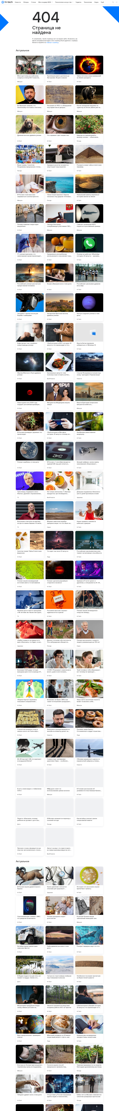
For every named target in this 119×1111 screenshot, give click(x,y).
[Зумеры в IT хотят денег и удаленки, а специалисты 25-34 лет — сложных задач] (89, 574)
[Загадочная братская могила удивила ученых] (59, 307)
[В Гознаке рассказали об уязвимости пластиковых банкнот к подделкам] (89, 782)
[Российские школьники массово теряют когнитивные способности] (89, 545)
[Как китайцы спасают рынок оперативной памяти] (89, 812)
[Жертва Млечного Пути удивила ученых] (30, 367)
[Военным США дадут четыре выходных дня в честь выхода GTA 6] (30, 664)
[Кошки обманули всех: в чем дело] (59, 277)
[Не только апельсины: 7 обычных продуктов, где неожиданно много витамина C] (59, 485)
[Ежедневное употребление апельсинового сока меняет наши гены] (59, 248)
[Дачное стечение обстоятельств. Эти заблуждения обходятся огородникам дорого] (59, 634)
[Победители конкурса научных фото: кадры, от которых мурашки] (89, 872)
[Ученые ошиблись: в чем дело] (30, 456)
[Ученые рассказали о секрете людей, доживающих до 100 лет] (89, 634)
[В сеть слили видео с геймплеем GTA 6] (30, 782)
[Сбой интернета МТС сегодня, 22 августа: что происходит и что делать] (59, 337)
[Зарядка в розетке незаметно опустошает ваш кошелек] (59, 159)
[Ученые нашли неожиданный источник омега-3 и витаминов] (30, 574)
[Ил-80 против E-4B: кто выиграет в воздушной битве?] (30, 753)
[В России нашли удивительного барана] (30, 970)
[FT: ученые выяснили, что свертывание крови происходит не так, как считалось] (30, 248)
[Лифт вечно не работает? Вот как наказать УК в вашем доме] (30, 901)
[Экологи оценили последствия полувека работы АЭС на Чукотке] (59, 1088)
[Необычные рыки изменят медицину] (89, 426)
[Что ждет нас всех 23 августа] (59, 545)
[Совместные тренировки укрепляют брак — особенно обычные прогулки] (59, 753)
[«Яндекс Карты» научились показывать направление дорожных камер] (30, 693)
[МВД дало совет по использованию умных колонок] (59, 782)
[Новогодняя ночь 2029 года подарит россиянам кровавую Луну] (30, 396)
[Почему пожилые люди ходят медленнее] (30, 218)
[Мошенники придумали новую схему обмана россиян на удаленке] (30, 1088)
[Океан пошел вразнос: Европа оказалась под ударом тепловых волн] (59, 188)
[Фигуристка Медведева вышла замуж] (59, 396)
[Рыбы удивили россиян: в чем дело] (59, 1029)
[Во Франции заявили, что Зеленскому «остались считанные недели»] (30, 99)
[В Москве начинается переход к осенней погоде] (59, 812)
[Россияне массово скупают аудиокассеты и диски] (59, 604)
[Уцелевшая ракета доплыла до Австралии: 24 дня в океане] (59, 70)
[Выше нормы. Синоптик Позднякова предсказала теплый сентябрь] (30, 159)
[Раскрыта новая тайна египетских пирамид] (89, 159)
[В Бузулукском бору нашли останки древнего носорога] (89, 901)
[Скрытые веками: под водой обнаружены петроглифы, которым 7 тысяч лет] (59, 901)
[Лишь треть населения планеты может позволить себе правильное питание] (89, 693)
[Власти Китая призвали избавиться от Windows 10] (89, 337)
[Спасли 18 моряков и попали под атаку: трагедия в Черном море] (89, 367)
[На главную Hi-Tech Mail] (8, 2)
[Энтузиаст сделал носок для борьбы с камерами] (30, 307)
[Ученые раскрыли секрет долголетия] (59, 999)
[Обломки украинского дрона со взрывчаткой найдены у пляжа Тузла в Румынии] (89, 753)
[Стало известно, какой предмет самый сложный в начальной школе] (59, 872)
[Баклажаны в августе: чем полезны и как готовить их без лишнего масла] (59, 367)
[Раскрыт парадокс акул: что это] (89, 1029)
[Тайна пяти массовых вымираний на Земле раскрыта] (89, 70)
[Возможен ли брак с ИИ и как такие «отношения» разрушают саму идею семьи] (59, 693)
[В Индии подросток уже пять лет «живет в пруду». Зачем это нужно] (30, 1059)
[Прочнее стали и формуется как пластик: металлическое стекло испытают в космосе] (30, 842)
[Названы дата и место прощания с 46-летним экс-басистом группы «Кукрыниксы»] (30, 604)
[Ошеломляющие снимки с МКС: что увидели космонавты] (30, 999)
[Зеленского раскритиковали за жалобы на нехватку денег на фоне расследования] (59, 723)
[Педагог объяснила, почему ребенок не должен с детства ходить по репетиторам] (30, 812)
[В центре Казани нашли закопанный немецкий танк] (89, 999)
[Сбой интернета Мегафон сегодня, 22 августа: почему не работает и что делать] (59, 426)
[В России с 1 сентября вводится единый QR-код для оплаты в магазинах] (59, 456)
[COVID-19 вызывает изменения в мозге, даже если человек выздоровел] (59, 664)
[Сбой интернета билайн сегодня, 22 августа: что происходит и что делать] (89, 1088)
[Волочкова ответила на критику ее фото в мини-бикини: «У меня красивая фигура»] (30, 515)
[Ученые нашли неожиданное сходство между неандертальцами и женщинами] (89, 604)
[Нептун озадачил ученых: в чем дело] (89, 307)
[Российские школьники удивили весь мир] (89, 277)
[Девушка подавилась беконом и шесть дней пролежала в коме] (89, 485)
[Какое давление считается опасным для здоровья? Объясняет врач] (59, 970)
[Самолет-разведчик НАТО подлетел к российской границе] (89, 218)
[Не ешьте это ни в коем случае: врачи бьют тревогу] (89, 970)
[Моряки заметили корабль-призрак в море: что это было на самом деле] (59, 515)
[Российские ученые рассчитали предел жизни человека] (30, 277)
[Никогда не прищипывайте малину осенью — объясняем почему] (89, 129)
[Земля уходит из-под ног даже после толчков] (30, 872)
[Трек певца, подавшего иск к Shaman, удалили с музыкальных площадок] (30, 485)
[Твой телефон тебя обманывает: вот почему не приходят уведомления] (89, 664)
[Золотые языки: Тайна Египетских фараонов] (30, 545)
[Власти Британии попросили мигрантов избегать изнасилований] (89, 396)
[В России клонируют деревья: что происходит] (30, 426)
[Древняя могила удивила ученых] (30, 129)
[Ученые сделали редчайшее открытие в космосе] (59, 574)
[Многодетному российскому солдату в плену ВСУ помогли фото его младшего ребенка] (30, 70)
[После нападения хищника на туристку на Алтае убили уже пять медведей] (89, 99)
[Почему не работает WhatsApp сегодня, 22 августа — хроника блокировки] (89, 248)
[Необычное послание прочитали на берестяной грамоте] (89, 1059)
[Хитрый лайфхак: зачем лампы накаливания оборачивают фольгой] (89, 456)
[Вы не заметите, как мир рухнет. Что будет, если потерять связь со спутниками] (89, 842)
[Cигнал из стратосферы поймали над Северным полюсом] (59, 1059)
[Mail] (2, 2)
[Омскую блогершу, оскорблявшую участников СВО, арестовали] (59, 218)
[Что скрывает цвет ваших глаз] (59, 129)
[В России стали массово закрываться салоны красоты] (30, 188)
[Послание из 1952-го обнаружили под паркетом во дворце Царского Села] (59, 99)
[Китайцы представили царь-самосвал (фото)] (30, 1029)
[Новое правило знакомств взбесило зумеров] (89, 515)
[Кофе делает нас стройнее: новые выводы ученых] (30, 337)
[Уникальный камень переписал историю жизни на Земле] (89, 188)
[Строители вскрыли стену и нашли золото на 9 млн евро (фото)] (30, 723)
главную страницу (52, 42)
